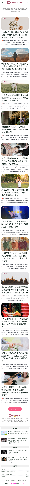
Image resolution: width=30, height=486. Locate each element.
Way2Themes (13, 483)
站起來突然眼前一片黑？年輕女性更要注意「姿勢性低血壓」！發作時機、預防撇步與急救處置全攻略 (14, 391)
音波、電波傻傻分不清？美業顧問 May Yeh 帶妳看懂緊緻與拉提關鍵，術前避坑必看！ (14, 161)
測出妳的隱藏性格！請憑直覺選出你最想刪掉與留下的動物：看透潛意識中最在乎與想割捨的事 (14, 290)
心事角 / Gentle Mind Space (15, 469)
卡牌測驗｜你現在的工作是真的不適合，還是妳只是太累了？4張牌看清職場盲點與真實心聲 (14, 66)
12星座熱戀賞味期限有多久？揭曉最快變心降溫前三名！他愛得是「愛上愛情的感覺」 (14, 98)
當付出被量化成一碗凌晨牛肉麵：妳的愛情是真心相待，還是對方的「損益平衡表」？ (14, 224)
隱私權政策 (13, 480)
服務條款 (19, 480)
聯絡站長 (24, 480)
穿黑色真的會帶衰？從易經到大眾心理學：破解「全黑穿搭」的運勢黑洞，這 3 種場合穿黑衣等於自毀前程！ (18, 440)
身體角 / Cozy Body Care (15, 474)
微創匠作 (23, 483)
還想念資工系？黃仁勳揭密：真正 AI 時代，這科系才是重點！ (17, 451)
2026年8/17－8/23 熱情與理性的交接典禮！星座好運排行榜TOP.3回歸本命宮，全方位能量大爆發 (14, 257)
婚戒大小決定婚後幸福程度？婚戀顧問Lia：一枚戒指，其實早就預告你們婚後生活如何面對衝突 (14, 357)
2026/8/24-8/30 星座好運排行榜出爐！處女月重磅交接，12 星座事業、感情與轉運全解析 (14, 35)
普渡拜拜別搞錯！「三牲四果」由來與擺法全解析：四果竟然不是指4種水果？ (14, 129)
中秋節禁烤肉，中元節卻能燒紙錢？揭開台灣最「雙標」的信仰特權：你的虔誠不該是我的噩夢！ (14, 322)
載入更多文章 (15, 409)
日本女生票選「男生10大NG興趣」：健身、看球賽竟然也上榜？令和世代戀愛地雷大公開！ (18, 459)
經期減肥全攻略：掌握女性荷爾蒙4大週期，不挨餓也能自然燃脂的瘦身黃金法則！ (14, 192)
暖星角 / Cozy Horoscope (15, 476)
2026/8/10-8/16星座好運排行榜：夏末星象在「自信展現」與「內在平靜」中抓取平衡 (18, 432)
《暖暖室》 (7, 480)
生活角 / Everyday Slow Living (15, 471)
